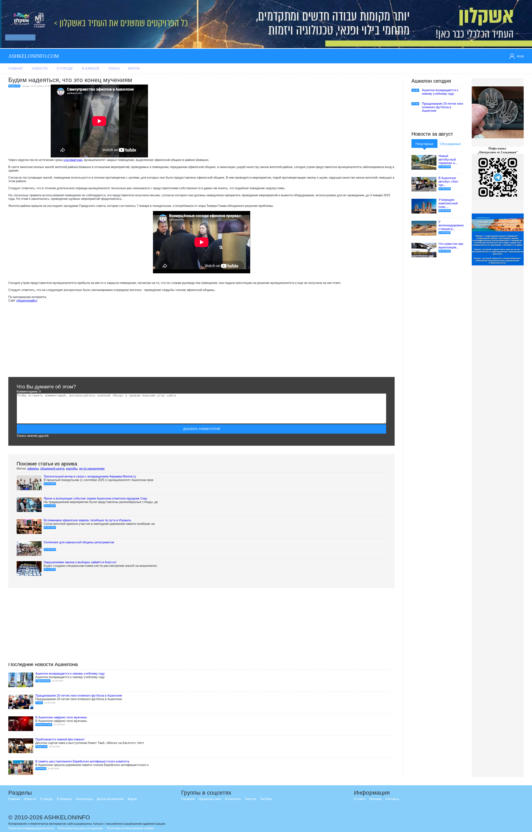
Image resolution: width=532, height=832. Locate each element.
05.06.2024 (49, 527)
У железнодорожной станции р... (451, 225)
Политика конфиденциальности (31, 828)
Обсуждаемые (450, 144)
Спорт (39, 702)
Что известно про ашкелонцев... (450, 245)
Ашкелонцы (84, 799)
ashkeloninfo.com (33, 56)
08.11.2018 (49, 569)
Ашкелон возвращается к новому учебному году (70, 673)
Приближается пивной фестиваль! (60, 739)
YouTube (266, 799)
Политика (41, 768)
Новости (40, 68)
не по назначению (92, 468)
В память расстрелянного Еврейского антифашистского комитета (82, 761)
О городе (65, 68)
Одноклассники (210, 799)
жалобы (72, 468)
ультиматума (72, 160)
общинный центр (52, 468)
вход (520, 56)
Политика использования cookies (130, 828)
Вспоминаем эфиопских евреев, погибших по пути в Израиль (87, 520)
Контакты (392, 799)
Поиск (114, 68)
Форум (134, 68)
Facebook (188, 799)
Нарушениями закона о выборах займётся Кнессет (80, 562)
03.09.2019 (49, 549)
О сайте (359, 799)
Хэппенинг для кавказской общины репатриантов (79, 542)
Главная (15, 68)
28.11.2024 (49, 505)
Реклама (375, 799)
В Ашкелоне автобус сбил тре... (448, 181)
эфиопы (33, 468)
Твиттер (250, 799)
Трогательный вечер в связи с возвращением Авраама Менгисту (90, 476)
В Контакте (233, 799)
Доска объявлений (110, 799)
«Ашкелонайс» (26, 300)
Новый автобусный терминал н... (447, 159)
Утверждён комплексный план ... (448, 203)
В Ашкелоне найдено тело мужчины (61, 717)
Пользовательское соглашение (80, 828)
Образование (43, 680)
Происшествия (44, 724)
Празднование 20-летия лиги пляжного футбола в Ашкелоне (78, 695)
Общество (14, 86)
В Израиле (90, 68)
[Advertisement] (133, 339)
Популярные (424, 144)
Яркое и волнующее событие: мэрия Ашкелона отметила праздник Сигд (95, 498)
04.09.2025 (49, 483)
